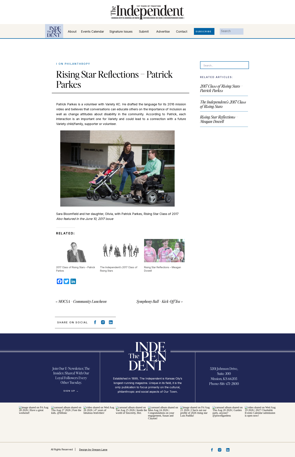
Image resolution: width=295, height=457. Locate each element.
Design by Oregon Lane (93, 449)
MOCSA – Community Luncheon (82, 301)
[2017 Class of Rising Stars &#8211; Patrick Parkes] (76, 250)
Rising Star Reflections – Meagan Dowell (219, 119)
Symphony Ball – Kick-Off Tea (158, 301)
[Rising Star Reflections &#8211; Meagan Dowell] (164, 250)
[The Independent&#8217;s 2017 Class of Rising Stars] (120, 250)
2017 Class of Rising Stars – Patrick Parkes (221, 88)
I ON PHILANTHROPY (73, 63)
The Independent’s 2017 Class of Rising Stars (223, 104)
